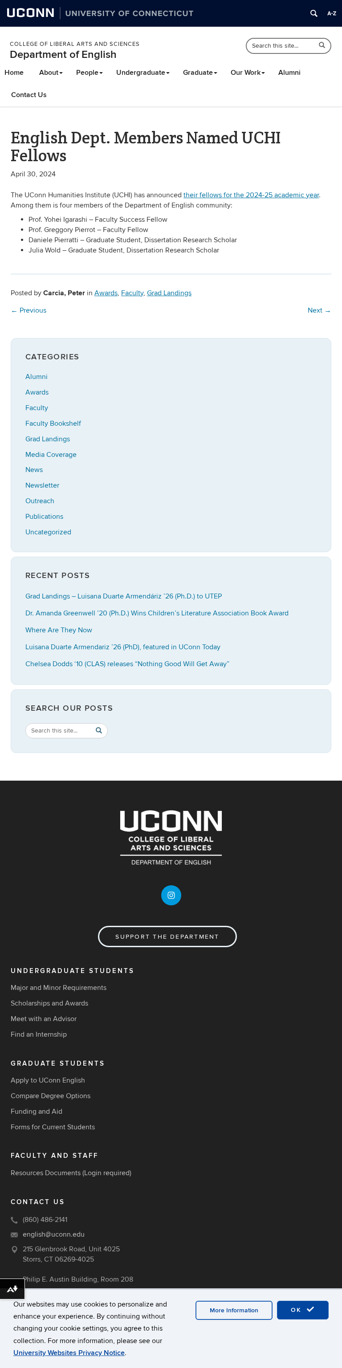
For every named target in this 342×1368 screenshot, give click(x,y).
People (87, 72)
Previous (28, 310)
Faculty (132, 293)
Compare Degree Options (50, 1095)
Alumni (289, 72)
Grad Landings (169, 293)
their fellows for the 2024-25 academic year (251, 195)
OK (297, 1310)
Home (14, 72)
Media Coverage (51, 454)
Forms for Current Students (53, 1127)
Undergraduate (140, 72)
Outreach (39, 501)
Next (319, 310)
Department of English (63, 54)
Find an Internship (39, 1034)
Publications (44, 516)
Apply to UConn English (48, 1080)
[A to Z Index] (332, 13)
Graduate (198, 72)
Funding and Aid (36, 1111)
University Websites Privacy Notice (69, 1352)
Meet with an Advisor (44, 1018)
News (34, 469)
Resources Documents (46, 1172)
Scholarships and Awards (49, 1003)
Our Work (246, 72)
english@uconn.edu (54, 1234)
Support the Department (167, 936)
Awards (106, 293)
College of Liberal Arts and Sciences (75, 44)
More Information (234, 1310)
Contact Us (29, 94)
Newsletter (42, 485)
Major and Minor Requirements (58, 987)
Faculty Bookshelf (53, 423)
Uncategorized (48, 532)
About (48, 72)
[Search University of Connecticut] (314, 13)
